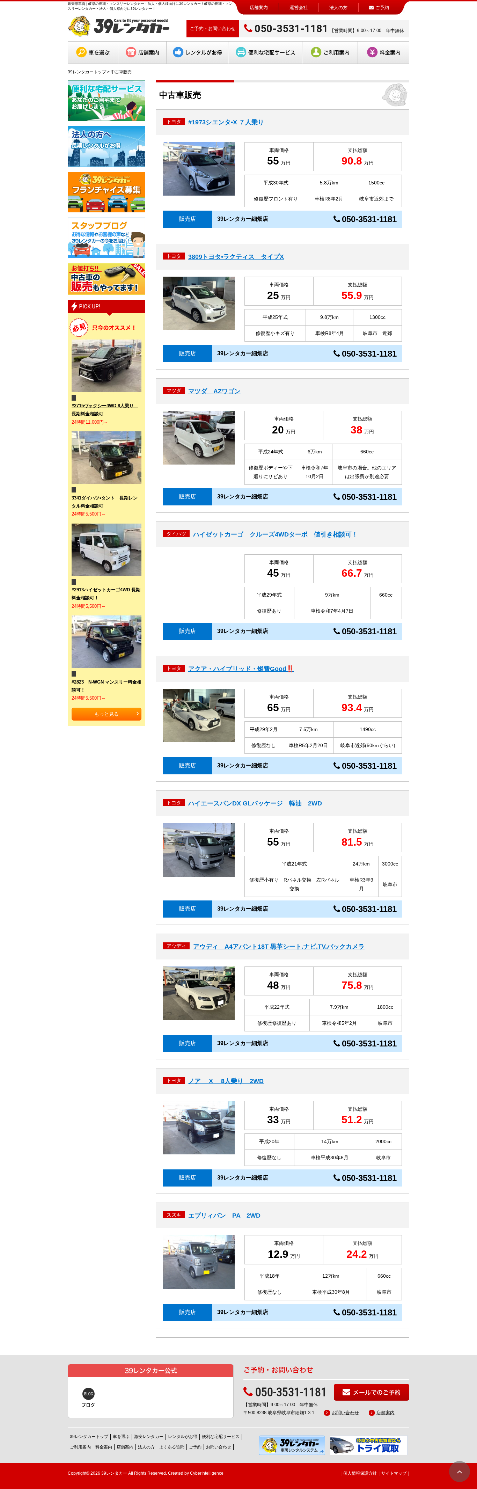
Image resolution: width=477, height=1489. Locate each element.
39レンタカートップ (87, 72)
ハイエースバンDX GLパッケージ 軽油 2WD (255, 803)
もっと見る (106, 714)
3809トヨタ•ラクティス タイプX (236, 256)
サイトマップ (393, 1473)
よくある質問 (171, 1447)
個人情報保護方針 (360, 1473)
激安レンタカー (148, 1436)
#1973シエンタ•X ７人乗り (226, 122)
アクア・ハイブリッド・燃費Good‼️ (241, 668)
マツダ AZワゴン (214, 391)
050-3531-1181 (291, 28)
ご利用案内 (336, 52)
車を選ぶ (99, 52)
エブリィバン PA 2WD (224, 1215)
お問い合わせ (345, 1412)
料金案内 (390, 52)
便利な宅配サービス (271, 52)
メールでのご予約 (377, 1392)
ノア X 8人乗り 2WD (226, 1081)
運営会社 (298, 7)
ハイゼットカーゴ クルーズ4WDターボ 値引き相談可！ (275, 534)
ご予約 (195, 1447)
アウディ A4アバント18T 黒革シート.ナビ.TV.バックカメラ (279, 946)
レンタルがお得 (203, 52)
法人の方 (338, 7)
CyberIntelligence (206, 1473)
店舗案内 (259, 7)
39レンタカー (114, 1473)
